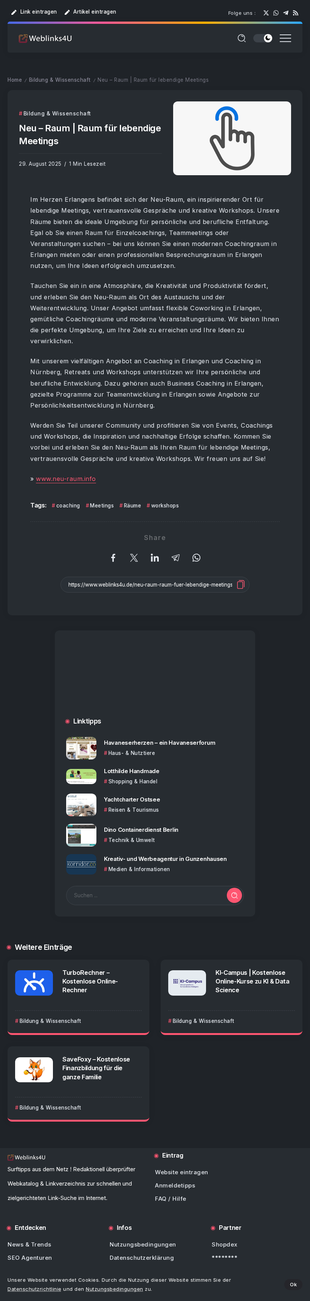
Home (15, 80)
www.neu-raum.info (66, 478)
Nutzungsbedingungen (114, 1289)
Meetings (102, 506)
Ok (293, 1284)
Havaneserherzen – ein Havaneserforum (159, 742)
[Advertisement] (155, 681)
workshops (165, 506)
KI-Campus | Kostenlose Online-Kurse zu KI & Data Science (252, 981)
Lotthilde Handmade (132, 771)
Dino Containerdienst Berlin (141, 829)
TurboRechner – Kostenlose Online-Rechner (90, 981)
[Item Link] (81, 748)
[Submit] (234, 895)
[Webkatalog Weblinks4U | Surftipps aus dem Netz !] (45, 38)
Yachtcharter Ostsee (132, 799)
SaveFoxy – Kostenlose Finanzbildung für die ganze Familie (96, 1067)
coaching (68, 506)
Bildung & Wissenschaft (60, 80)
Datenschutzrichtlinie (35, 1289)
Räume (132, 506)
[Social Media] (266, 13)
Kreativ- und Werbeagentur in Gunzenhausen (165, 858)
